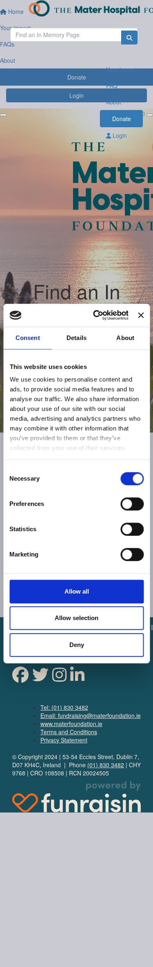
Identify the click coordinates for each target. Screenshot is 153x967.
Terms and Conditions (68, 732)
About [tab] (125, 337)
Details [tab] (76, 337)
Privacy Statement (63, 740)
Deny (76, 644)
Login (119, 135)
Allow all (76, 591)
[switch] (132, 503)
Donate (121, 119)
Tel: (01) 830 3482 (64, 707)
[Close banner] (141, 315)
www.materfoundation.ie (71, 724)
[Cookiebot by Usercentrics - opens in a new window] (96, 315)
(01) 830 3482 (105, 765)
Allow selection (76, 617)
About (113, 102)
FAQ (112, 86)
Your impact (121, 69)
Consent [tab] (28, 337)
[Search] (129, 37)
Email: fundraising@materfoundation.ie (90, 715)
